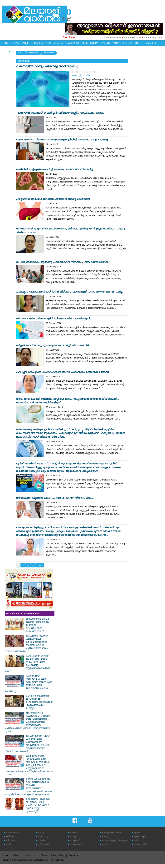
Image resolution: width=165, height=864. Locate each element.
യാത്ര (73, 837)
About (16, 855)
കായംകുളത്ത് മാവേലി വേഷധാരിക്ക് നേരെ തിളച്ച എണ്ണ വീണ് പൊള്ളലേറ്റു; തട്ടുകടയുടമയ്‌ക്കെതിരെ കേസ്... (27, 664)
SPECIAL (127, 43)
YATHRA (116, 43)
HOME (7, 43)
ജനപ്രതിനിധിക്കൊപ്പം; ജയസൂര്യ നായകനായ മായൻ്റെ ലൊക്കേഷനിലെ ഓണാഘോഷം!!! (37, 625)
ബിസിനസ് (11, 840)
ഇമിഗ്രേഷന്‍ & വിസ (111, 833)
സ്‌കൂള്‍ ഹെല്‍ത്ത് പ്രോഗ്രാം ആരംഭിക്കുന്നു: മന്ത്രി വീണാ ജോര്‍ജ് (52, 346)
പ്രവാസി (106, 844)
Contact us (30, 855)
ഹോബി (74, 833)
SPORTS (105, 43)
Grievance (73, 855)
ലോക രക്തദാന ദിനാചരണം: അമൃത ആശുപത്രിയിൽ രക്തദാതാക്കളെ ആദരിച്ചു (61, 140)
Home (5, 855)
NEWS (16, 43)
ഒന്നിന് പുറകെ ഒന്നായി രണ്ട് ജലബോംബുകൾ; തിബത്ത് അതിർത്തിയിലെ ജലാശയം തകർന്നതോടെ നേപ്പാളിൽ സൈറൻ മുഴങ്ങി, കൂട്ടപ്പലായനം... (29, 787)
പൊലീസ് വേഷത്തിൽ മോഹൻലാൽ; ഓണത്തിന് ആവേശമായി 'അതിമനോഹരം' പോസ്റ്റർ (39, 702)
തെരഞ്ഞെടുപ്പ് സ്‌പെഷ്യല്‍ (115, 840)
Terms (44, 855)
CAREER (25, 43)
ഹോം (20, 53)
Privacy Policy (58, 855)
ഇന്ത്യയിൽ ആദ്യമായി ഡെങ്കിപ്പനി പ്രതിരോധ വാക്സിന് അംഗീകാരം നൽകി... (60, 113)
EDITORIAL (9, 48)
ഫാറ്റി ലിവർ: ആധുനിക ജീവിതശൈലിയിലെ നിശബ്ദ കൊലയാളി (53, 199)
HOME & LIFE (151, 43)
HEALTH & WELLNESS (76, 43)
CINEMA (94, 43)
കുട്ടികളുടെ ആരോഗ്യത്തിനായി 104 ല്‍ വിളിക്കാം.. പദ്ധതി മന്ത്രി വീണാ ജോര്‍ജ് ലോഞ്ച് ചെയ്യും (69, 292)
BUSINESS (38, 43)
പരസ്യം (105, 837)
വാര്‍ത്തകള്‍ (12, 833)
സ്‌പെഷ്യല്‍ (76, 844)
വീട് (136, 840)
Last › (40, 565)
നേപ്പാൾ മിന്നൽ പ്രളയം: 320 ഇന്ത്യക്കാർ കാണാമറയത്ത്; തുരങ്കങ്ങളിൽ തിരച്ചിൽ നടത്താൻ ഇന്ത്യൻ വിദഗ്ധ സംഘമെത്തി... (28, 744)
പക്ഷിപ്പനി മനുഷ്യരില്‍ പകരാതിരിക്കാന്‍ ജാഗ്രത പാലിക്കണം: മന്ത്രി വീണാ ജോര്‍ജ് (63, 372)
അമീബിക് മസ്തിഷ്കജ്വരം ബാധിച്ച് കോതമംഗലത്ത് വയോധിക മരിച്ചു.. (55, 170)
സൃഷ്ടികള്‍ (75, 840)
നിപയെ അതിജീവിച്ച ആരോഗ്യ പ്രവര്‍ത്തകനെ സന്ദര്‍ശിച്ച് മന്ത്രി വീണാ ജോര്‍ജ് (62, 262)
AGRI (48, 43)
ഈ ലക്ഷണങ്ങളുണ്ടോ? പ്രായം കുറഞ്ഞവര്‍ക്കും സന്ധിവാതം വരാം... (55, 498)
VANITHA (58, 43)
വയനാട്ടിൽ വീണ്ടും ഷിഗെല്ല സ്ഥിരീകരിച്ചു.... (48, 66)
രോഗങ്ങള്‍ (49, 53)
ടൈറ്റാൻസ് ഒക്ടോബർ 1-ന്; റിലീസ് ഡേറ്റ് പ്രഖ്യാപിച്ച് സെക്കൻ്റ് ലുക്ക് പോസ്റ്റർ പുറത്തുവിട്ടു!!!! (39, 805)
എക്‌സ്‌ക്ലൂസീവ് (142, 837)
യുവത (137, 833)
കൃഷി (8, 844)
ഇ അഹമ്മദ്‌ (140, 844)
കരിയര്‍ (10, 837)
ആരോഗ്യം (34, 53)
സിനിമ (41, 840)
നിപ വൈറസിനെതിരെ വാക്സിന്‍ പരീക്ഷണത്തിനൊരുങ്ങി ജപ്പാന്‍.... (54, 319)
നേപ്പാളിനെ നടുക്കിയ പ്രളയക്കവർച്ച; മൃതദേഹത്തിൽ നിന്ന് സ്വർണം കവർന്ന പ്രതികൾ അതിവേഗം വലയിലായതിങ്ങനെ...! (26, 644)
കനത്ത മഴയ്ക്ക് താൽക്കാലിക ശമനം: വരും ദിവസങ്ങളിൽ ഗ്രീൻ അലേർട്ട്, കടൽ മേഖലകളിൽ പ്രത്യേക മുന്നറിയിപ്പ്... (28, 684)
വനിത (41, 833)
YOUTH (138, 43)
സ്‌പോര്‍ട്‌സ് (44, 844)
